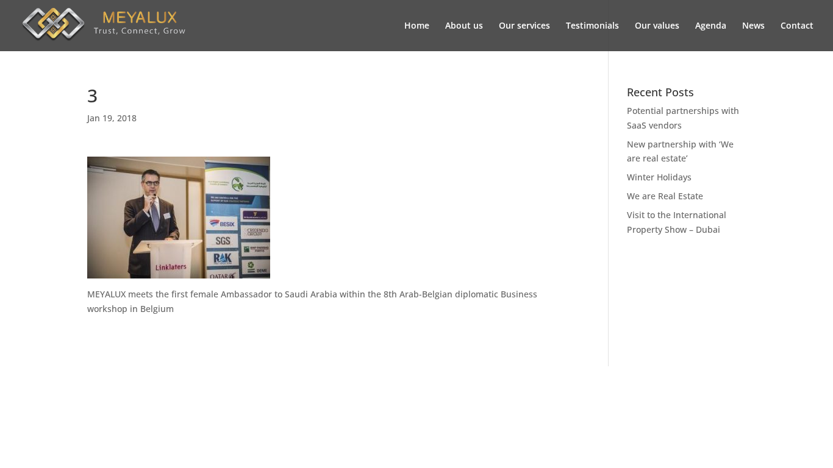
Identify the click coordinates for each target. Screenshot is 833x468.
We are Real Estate (665, 196)
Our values (657, 26)
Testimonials (592, 26)
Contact (797, 26)
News (753, 26)
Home (416, 26)
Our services (524, 26)
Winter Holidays (659, 177)
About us (464, 26)
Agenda (710, 26)
